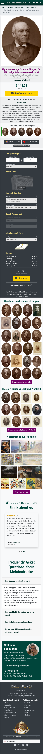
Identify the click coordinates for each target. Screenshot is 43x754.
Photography (19, 8)
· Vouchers (26, 712)
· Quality (25, 707)
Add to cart (22, 278)
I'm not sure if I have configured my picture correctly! (18, 630)
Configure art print (23, 93)
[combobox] (21, 166)
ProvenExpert (16, 543)
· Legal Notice (7, 705)
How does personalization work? (17, 581)
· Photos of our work (28, 710)
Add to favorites (31, 142)
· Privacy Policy (7, 710)
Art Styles (10, 8)
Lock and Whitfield (30, 8)
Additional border (10, 164)
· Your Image (26, 703)
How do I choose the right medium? (19, 622)
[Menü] (2, 3)
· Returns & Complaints (9, 715)
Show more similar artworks (21, 382)
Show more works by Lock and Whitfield (21, 430)
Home (3, 8)
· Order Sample (27, 715)
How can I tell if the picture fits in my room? (19, 613)
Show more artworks (21, 492)
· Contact (5, 703)
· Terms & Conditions (9, 707)
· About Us (6, 717)
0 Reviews (26, 146)
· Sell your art (26, 705)
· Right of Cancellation (9, 712)
